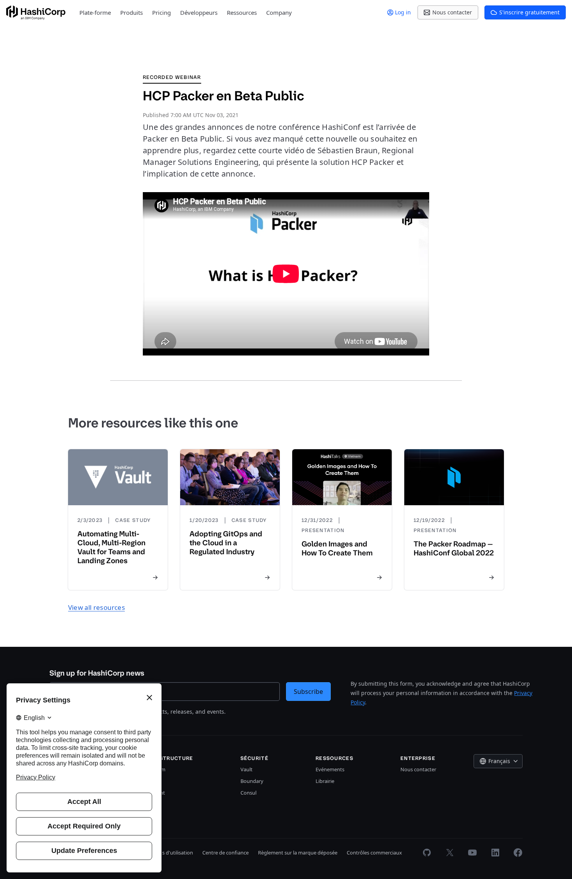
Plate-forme (95, 12)
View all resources (96, 607)
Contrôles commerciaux (374, 852)
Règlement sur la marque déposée (297, 852)
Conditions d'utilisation (166, 852)
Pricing (161, 12)
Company (279, 12)
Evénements (330, 769)
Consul (248, 792)
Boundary (251, 780)
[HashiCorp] (35, 12)
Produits (131, 12)
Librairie (325, 780)
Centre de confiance (225, 852)
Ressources (242, 12)
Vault (246, 769)
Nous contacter (418, 769)
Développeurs (199, 12)
